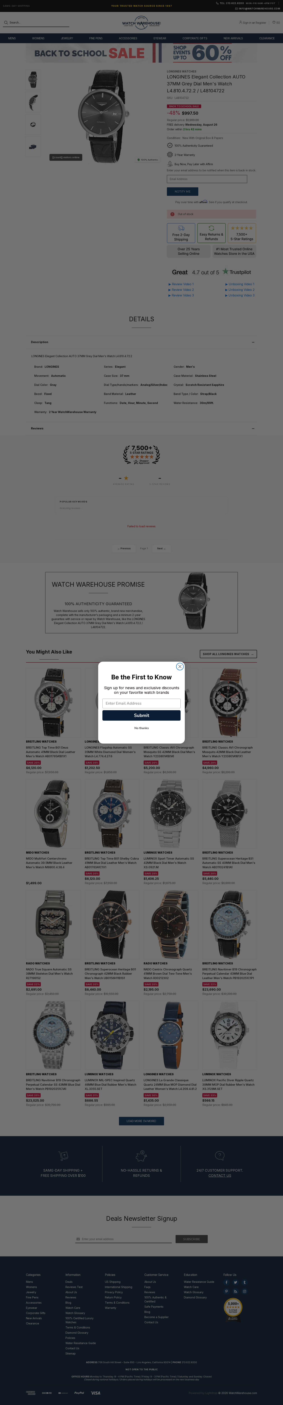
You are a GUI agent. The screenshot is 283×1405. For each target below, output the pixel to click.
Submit (141, 715)
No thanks (141, 728)
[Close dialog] (180, 666)
